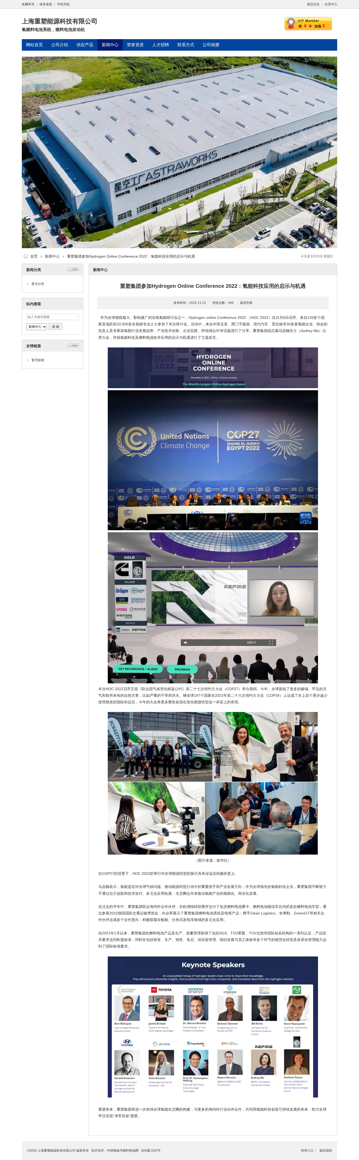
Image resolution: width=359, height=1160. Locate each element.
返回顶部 (325, 1150)
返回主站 (313, 4)
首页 (34, 256)
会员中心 (331, 4)
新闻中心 (52, 256)
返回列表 (246, 303)
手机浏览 (63, 4)
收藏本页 (28, 4)
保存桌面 (45, 4)
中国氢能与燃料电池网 (123, 1150)
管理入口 (307, 1150)
